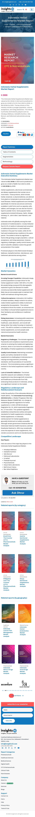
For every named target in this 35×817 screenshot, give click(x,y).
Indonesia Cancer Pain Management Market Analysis (8, 632)
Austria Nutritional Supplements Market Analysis (24, 539)
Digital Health (5, 764)
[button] (2, 690)
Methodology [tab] (7, 161)
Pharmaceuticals (6, 754)
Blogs (3, 789)
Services (3, 786)
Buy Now (5, 133)
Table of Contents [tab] (9, 152)
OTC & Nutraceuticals (24, 24)
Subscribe (9, 720)
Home (6, 24)
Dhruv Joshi (10, 501)
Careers (7, 783)
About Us (4, 780)
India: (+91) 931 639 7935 (26, 2)
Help (2, 802)
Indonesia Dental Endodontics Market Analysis (24, 630)
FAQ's (3, 799)
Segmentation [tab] (8, 157)
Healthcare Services (7, 757)
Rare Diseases (5, 773)
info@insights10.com (10, 2)
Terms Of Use (5, 808)
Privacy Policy (5, 805)
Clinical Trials (5, 770)
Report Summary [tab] (9, 147)
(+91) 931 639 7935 (6, 745)
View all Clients (16, 695)
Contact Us (4, 796)
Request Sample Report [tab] (11, 166)
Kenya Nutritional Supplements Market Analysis (24, 582)
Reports (12, 24)
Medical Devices (6, 761)
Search (19, 9)
